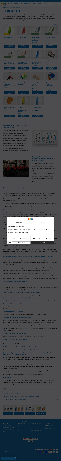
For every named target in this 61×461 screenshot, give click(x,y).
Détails (42, 222)
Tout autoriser (42, 242)
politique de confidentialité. (23, 232)
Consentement (19, 222)
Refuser (9, 242)
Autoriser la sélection (21, 242)
